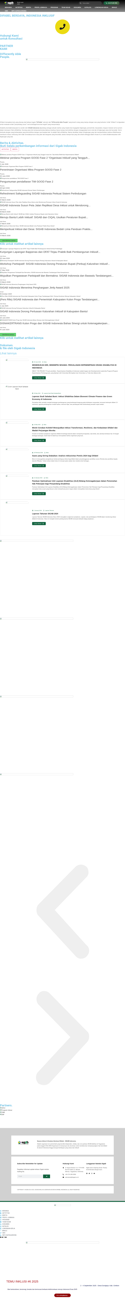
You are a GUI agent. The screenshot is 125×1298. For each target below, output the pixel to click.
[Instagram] (91, 1173)
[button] (62, 912)
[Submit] (46, 1176)
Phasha (2, 162)
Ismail (1, 292)
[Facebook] (86, 1173)
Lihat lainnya (8, 353)
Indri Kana (3, 197)
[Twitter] (89, 1173)
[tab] (5, 149)
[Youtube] (94, 1173)
